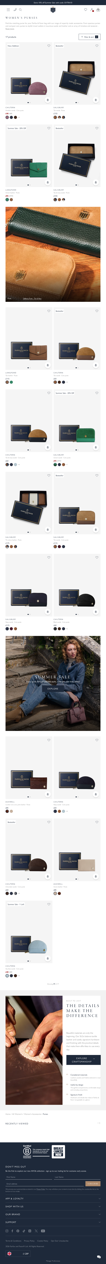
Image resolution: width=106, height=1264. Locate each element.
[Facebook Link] (12, 1230)
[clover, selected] (7, 199)
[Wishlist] (86, 10)
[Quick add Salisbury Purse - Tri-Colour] (48, 530)
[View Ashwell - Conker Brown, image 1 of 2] (29, 767)
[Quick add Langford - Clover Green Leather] (48, 182)
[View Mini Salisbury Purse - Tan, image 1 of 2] (77, 503)
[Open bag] (98, 10)
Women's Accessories (32, 1114)
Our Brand (13, 1214)
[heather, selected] (7, 117)
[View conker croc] (59, 893)
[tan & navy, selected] (55, 199)
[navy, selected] (7, 628)
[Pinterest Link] (17, 1230)
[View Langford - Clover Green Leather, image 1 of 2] (29, 156)
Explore (53, 688)
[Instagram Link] (7, 1230)
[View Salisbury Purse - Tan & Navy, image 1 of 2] (77, 156)
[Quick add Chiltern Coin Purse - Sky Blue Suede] (48, 958)
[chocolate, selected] (7, 893)
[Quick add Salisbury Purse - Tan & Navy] (96, 182)
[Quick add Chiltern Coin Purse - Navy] (96, 794)
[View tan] (11, 199)
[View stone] (11, 811)
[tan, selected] (55, 117)
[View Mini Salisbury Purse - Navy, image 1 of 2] (29, 585)
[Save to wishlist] (49, 46)
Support (11, 1222)
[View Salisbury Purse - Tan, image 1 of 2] (77, 73)
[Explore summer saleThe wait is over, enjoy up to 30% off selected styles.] (53, 254)
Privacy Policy (41, 1189)
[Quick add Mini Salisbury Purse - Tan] (96, 530)
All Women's (17, 1114)
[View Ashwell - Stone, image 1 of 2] (77, 849)
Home (8, 1114)
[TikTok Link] (24, 1230)
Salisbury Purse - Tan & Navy (32, 298)
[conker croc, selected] (7, 811)
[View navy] (11, 117)
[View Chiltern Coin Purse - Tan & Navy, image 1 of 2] (29, 420)
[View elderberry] (59, 546)
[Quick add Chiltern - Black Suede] (96, 612)
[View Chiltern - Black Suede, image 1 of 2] (77, 585)
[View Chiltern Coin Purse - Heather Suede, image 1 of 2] (29, 73)
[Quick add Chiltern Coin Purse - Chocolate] (48, 876)
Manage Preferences (53, 1260)
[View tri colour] (59, 117)
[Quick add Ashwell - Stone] (96, 876)
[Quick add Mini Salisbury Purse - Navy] (48, 612)
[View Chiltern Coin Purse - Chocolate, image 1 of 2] (29, 849)
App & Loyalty (15, 1198)
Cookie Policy (42, 1240)
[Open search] (19, 9)
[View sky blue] (15, 464)
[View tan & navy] (63, 117)
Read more (10, 28)
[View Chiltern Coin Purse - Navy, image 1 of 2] (77, 767)
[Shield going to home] (53, 9)
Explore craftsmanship (83, 1060)
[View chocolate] (15, 117)
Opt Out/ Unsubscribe (59, 1240)
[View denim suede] (15, 893)
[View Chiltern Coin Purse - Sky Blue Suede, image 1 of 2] (29, 932)
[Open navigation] (9, 10)
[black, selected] (55, 628)
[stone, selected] (55, 893)
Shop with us (14, 1206)
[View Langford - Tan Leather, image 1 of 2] (29, 338)
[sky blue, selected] (7, 975)
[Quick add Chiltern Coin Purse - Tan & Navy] (48, 447)
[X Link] (36, 1230)
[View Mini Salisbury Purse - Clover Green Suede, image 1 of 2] (77, 420)
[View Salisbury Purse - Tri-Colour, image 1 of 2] (29, 503)
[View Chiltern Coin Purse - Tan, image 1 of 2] (77, 338)
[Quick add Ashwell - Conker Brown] (48, 794)
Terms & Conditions (13, 1240)
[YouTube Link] (43, 1230)
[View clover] (11, 382)
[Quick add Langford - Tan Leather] (48, 365)
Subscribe (93, 1183)
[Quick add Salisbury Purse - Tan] (96, 100)
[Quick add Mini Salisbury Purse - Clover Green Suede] (96, 447)
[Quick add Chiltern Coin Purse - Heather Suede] (48, 100)
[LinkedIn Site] (29, 1231)
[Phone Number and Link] (15, 10)
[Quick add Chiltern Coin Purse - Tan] (96, 365)
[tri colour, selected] (7, 546)
